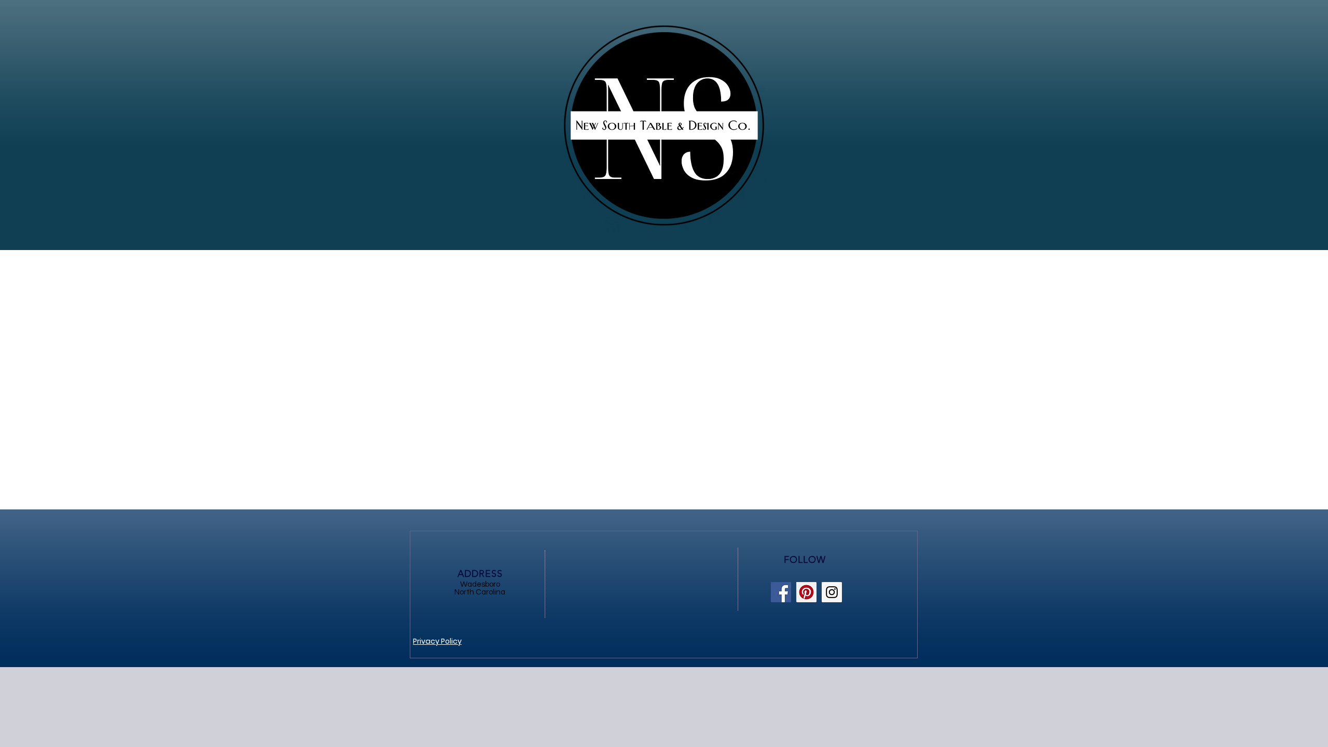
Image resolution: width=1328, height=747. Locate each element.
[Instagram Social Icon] (832, 592)
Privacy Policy (437, 641)
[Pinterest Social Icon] (806, 592)
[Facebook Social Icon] (781, 592)
